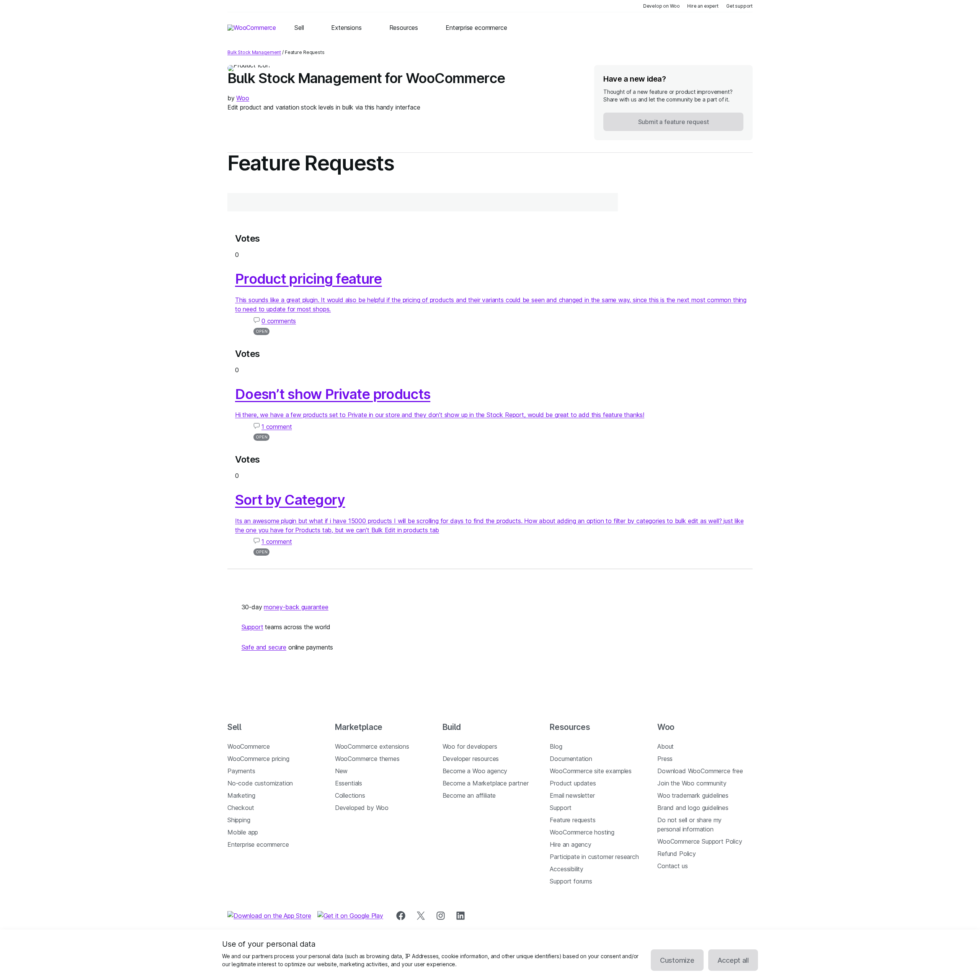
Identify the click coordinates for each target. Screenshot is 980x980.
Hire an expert (703, 6)
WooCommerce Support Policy (699, 841)
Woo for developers (470, 746)
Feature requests (572, 820)
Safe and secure (264, 647)
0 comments (278, 321)
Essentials (348, 783)
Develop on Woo (661, 6)
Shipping (238, 820)
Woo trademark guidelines (692, 795)
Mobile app (242, 832)
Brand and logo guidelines (692, 807)
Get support (739, 6)
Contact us (672, 866)
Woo (242, 98)
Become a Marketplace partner (486, 783)
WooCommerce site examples (591, 771)
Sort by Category (290, 499)
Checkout (240, 807)
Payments (241, 771)
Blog (556, 746)
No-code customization (260, 783)
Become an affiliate (469, 795)
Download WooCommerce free (700, 771)
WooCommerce (248, 746)
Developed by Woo (362, 807)
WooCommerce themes (367, 758)
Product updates (573, 783)
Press (665, 758)
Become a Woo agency (475, 771)
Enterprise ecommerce (258, 844)
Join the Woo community (691, 783)
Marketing (241, 795)
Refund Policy (676, 853)
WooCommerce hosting (582, 832)
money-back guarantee (296, 607)
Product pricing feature (308, 278)
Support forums (571, 881)
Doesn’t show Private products (332, 394)
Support (252, 627)
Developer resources (471, 758)
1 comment (276, 426)
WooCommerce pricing (258, 758)
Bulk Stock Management (254, 52)
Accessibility (566, 869)
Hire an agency (570, 844)
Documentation (571, 758)
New (341, 771)
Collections (350, 795)
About (665, 746)
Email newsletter (572, 795)
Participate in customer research (594, 857)
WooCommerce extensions (372, 746)
